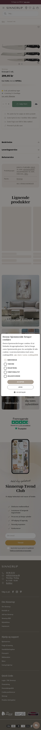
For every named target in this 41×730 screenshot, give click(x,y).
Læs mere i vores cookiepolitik (26, 355)
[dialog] (20, 365)
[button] (20, 392)
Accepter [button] (20, 382)
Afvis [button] (20, 387)
